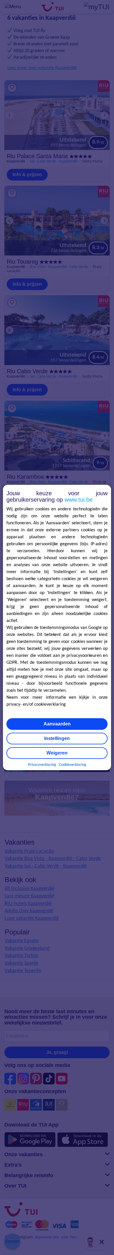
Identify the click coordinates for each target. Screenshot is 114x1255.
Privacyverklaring (42, 765)
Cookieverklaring (72, 765)
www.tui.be (79, 499)
